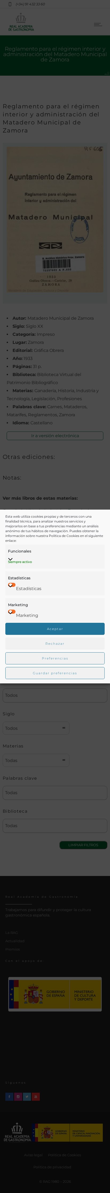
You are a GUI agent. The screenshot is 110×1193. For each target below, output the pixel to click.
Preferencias (55, 658)
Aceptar (55, 629)
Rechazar (55, 644)
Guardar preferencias (55, 673)
